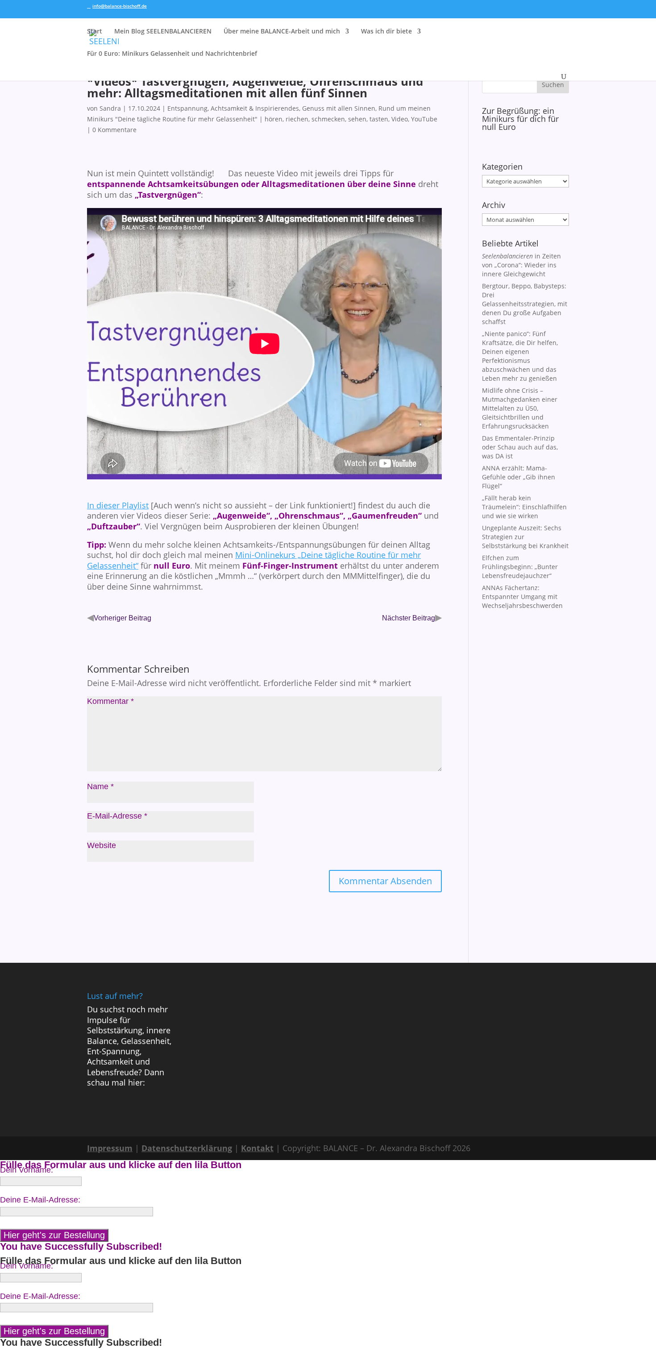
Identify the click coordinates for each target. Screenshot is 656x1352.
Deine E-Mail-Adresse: (40, 1199)
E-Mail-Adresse (117, 815)
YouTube (424, 119)
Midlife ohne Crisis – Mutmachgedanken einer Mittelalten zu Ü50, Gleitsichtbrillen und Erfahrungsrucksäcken (519, 408)
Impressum (110, 1148)
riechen (297, 119)
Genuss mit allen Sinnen (338, 108)
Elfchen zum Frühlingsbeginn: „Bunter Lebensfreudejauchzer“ (520, 566)
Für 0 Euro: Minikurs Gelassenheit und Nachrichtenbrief (172, 54)
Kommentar (110, 701)
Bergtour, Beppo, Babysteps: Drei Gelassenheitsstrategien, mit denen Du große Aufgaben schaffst (524, 304)
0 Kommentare (114, 129)
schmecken (328, 119)
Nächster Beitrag (408, 618)
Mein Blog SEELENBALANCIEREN (163, 31)
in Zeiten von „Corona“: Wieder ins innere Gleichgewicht (521, 265)
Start (94, 31)
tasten (379, 119)
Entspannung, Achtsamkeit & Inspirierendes (233, 108)
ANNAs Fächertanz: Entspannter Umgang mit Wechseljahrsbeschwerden (522, 596)
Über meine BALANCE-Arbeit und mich (282, 31)
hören (273, 119)
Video (399, 119)
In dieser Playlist (118, 505)
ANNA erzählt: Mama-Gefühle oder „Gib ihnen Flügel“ (518, 477)
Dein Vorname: (26, 1169)
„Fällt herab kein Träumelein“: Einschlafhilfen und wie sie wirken (524, 507)
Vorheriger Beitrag (122, 618)
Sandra (110, 108)
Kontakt (257, 1148)
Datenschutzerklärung (186, 1148)
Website (101, 845)
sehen (357, 119)
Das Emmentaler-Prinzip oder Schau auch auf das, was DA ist (520, 447)
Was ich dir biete (386, 31)
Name (100, 786)
